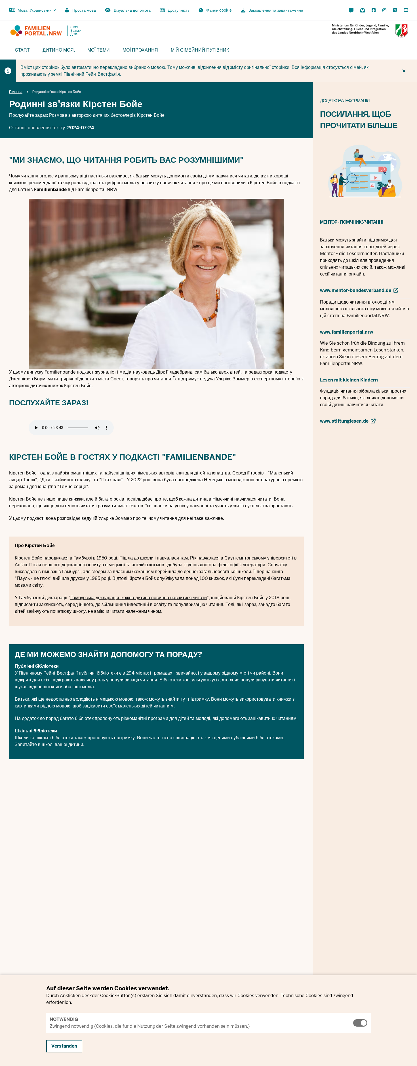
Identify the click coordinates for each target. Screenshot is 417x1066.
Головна (15, 92)
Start (22, 49)
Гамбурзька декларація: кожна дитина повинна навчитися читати (138, 598)
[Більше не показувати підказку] (403, 71)
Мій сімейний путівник (200, 49)
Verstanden (64, 1046)
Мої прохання (140, 49)
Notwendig (64, 1019)
